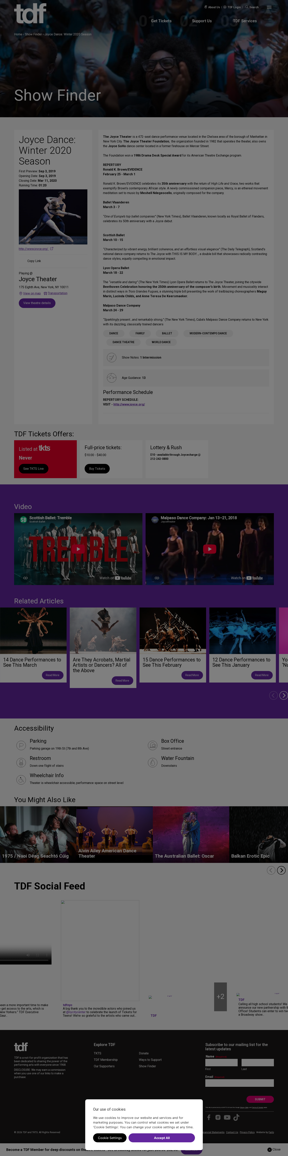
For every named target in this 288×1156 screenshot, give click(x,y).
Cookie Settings (110, 1138)
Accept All (162, 1138)
